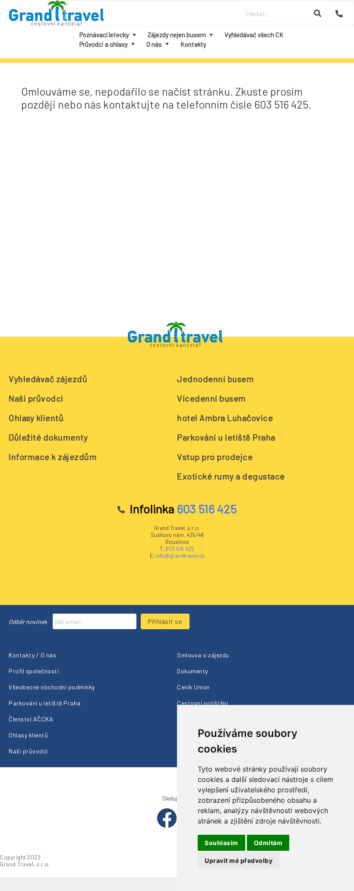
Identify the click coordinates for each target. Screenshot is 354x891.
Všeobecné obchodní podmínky (52, 687)
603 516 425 (179, 548)
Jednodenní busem (215, 378)
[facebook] (167, 825)
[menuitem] (107, 34)
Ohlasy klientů (36, 417)
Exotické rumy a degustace (231, 476)
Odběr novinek (28, 621)
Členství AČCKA (31, 719)
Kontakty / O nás (32, 655)
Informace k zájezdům (53, 456)
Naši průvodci (36, 398)
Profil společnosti (34, 671)
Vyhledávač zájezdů (48, 378)
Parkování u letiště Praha (226, 437)
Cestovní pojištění (202, 703)
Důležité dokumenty (48, 437)
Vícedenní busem (211, 398)
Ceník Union (193, 687)
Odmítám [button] (268, 842)
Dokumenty (192, 671)
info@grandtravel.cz (180, 555)
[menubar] (209, 39)
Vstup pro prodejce (215, 456)
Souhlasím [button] (221, 842)
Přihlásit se (165, 621)
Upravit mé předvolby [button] (238, 860)
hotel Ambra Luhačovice (225, 417)
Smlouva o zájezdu (203, 655)
